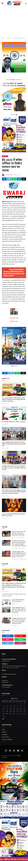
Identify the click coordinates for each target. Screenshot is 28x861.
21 (17, 711)
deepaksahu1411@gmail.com (9, 674)
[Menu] (3, 3)
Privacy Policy (5, 737)
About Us (4, 732)
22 (20, 711)
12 (10, 708)
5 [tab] (14, 79)
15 (20, 708)
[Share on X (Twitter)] (9, 179)
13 (13, 708)
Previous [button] (4, 60)
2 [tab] (9, 79)
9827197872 (5, 680)
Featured (5, 156)
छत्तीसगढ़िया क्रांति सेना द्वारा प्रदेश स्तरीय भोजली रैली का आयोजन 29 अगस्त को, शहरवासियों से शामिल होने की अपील (14, 468)
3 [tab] (11, 79)
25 (7, 713)
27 (14, 713)
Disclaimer (4, 734)
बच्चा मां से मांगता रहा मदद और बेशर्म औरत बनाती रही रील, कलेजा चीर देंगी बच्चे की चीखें (18, 533)
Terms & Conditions (7, 739)
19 (10, 711)
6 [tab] (16, 79)
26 (10, 713)
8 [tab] (20, 79)
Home (3, 729)
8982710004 (5, 682)
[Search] (25, 3)
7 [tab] (18, 79)
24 (3, 713)
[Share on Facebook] (4, 179)
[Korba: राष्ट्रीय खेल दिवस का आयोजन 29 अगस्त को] (14, 413)
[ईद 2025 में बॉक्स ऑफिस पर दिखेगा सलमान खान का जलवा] (14, 190)
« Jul (3, 719)
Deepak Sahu (10, 174)
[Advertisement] (14, 22)
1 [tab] (7, 79)
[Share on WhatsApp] (14, 179)
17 (3, 711)
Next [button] (24, 60)
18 (7, 711)
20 (14, 711)
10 (3, 708)
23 (24, 711)
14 (17, 708)
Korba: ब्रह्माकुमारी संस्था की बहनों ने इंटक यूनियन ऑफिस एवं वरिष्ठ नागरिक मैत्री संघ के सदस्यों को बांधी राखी (13, 444)
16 (24, 708)
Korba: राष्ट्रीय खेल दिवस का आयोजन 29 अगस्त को (13, 421)
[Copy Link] (23, 179)
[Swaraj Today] (14, 3)
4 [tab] (13, 79)
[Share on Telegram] (19, 179)
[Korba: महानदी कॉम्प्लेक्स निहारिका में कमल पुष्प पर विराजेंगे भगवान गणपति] (14, 505)
